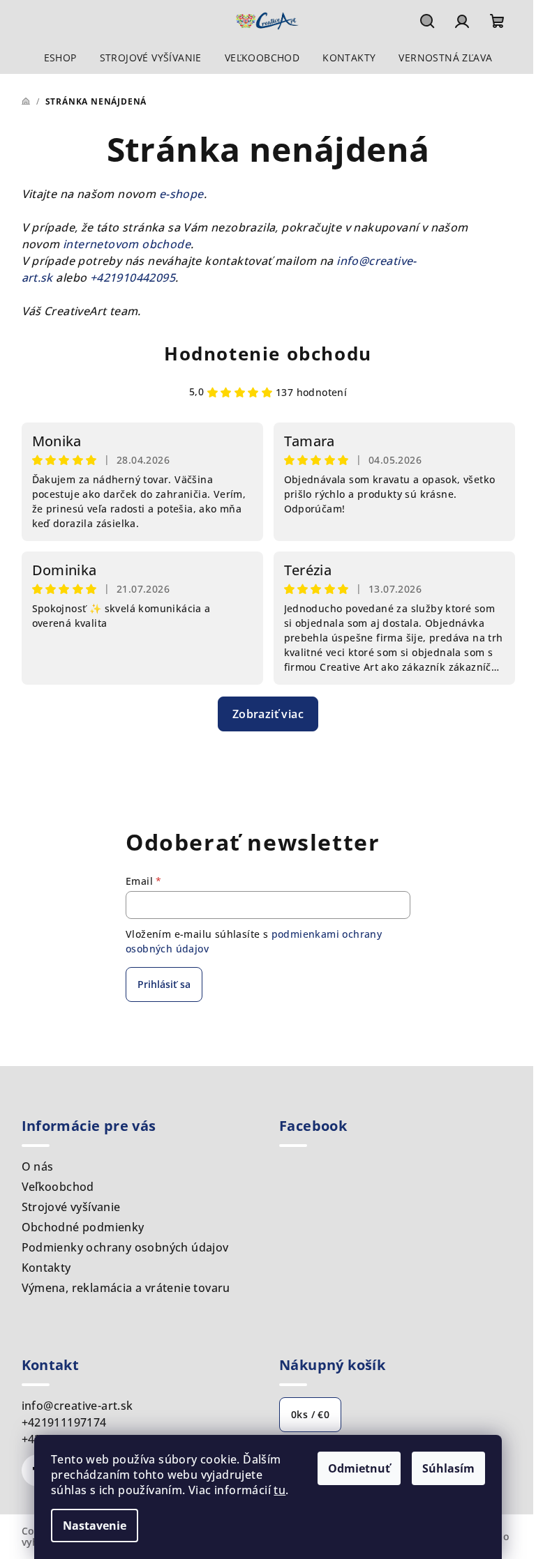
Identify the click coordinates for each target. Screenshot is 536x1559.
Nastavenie (94, 1525)
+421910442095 (132, 277)
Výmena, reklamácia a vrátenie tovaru (126, 1287)
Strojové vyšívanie (71, 1207)
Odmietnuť (359, 1468)
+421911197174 (64, 1422)
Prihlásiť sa (164, 984)
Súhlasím (448, 1468)
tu (279, 1490)
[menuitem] (60, 58)
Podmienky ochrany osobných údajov (125, 1247)
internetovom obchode (127, 244)
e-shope (181, 193)
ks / (310, 1414)
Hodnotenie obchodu (268, 353)
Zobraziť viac (268, 714)
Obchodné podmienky (83, 1227)
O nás (38, 1166)
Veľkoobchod (58, 1186)
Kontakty (46, 1267)
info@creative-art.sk (77, 1405)
